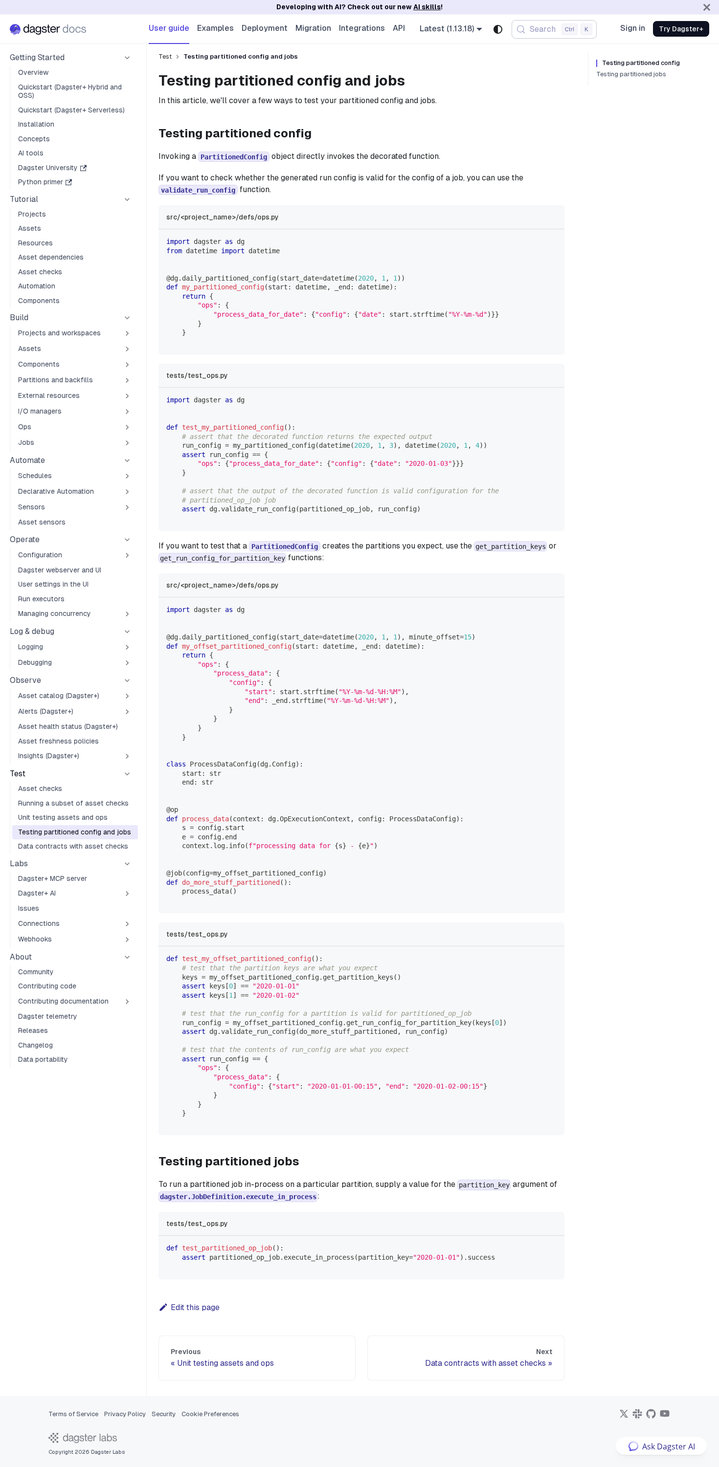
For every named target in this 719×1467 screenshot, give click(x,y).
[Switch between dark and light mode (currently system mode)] (498, 29)
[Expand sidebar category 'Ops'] (127, 427)
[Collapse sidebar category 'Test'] (127, 774)
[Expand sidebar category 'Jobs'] (127, 443)
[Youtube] (665, 1417)
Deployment (265, 28)
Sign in (632, 28)
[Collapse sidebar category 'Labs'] (127, 864)
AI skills (427, 7)
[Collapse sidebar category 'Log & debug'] (127, 631)
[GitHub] (651, 1417)
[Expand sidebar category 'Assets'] (127, 349)
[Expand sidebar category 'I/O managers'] (127, 411)
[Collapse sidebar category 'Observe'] (127, 680)
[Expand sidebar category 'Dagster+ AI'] (127, 893)
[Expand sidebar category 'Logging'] (127, 647)
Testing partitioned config (641, 63)
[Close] (707, 7)
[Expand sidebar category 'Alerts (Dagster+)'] (127, 712)
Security (164, 1414)
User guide (169, 28)
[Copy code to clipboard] (552, 241)
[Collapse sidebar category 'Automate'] (127, 460)
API (399, 28)
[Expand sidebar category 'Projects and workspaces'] (127, 333)
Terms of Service (73, 1414)
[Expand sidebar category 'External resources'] (127, 396)
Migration (313, 28)
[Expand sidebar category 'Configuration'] (127, 555)
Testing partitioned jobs (631, 74)
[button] (71, 58)
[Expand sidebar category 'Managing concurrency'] (127, 614)
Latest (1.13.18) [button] (447, 28)
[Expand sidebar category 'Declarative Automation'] (127, 492)
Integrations (362, 28)
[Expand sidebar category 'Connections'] (127, 924)
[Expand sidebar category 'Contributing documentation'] (127, 1001)
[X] (623, 1417)
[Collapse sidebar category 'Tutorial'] (127, 199)
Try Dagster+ (681, 29)
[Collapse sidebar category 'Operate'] (127, 539)
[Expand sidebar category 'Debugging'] (127, 663)
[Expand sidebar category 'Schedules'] (127, 476)
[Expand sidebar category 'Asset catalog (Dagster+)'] (127, 696)
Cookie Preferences (210, 1414)
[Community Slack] (637, 1417)
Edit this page (195, 1307)
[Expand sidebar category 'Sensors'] (127, 507)
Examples (215, 28)
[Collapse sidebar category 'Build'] (127, 318)
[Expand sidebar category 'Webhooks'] (127, 939)
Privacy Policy (125, 1414)
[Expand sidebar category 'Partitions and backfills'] (127, 380)
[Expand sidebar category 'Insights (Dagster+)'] (127, 756)
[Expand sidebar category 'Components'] (127, 364)
